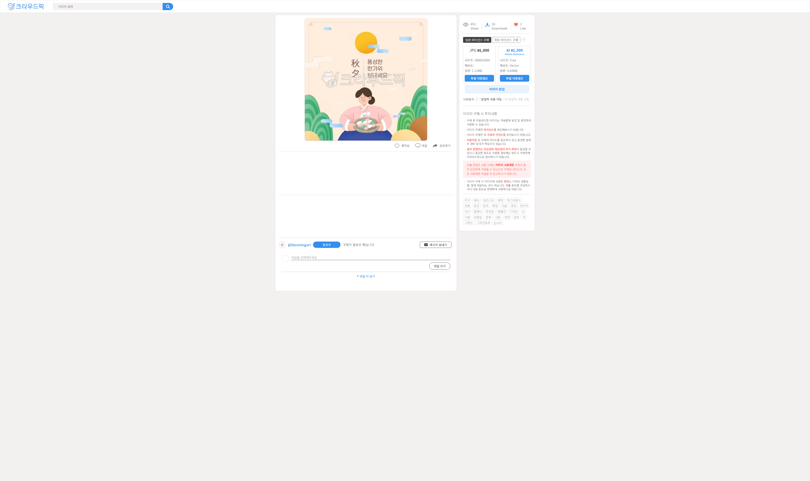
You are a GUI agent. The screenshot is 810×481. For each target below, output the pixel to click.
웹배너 (478, 211)
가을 (504, 206)
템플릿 (502, 211)
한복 (488, 217)
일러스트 (488, 200)
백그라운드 (514, 200)
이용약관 (472, 140)
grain (498, 222)
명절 (495, 206)
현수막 (524, 206)
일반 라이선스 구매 (477, 40)
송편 (516, 217)
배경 (500, 200)
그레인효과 (483, 222)
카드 (467, 211)
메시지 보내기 (438, 245)
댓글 (424, 145)
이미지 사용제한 (504, 165)
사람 (498, 217)
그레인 (468, 222)
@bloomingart (299, 244)
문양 (476, 206)
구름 (467, 217)
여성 (507, 217)
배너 (476, 200)
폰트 (506, 181)
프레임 (490, 211)
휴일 (513, 206)
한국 (486, 206)
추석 (467, 200)
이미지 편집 (497, 89)
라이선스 (489, 130)
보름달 (478, 217)
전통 (467, 206)
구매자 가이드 (495, 135)
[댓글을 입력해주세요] (370, 257)
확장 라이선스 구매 (506, 40)
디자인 (514, 211)
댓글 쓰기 (440, 266)
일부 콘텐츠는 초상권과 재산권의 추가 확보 (492, 149)
